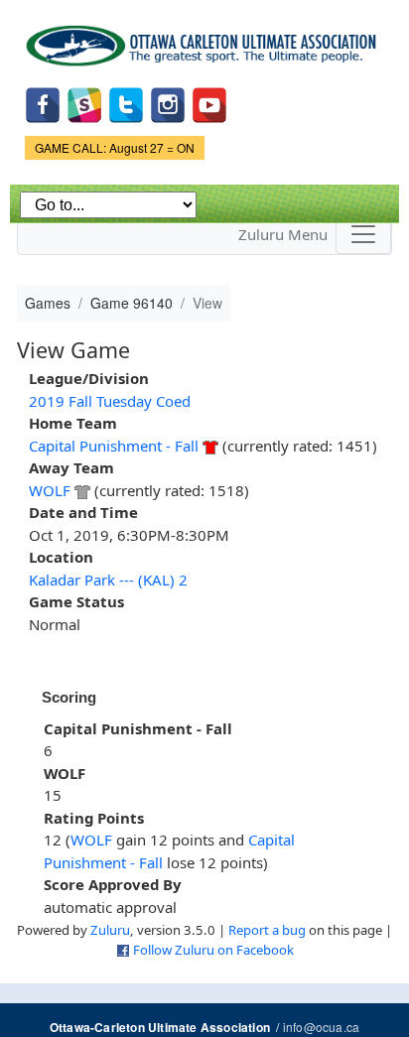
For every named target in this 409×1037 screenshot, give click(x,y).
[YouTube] (209, 103)
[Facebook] (43, 103)
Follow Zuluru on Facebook (213, 950)
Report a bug (267, 930)
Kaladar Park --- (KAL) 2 (108, 579)
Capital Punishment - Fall (114, 445)
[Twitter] (126, 103)
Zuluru (110, 930)
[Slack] (84, 103)
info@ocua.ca (321, 1026)
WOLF (49, 490)
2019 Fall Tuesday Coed (110, 401)
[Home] (204, 38)
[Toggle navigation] (363, 234)
